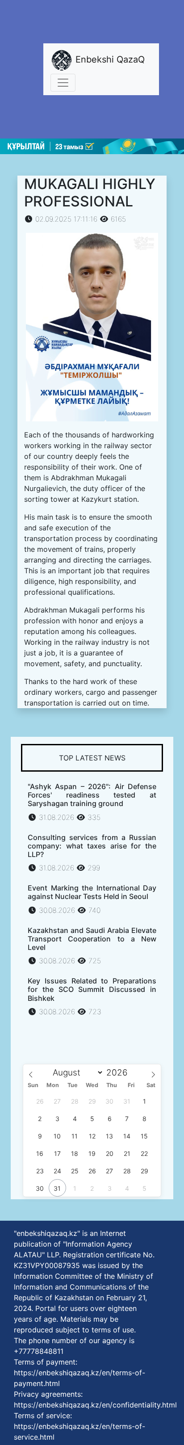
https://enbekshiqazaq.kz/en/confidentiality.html (95, 1404)
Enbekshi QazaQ (109, 59)
